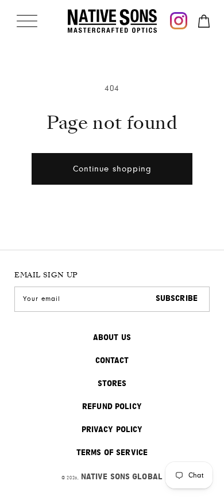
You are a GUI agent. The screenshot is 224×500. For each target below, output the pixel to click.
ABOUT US (112, 337)
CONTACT (112, 360)
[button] (27, 20)
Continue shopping (112, 169)
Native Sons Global (122, 477)
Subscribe (177, 298)
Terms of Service (112, 452)
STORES (112, 383)
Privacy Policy (112, 429)
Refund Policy (112, 406)
